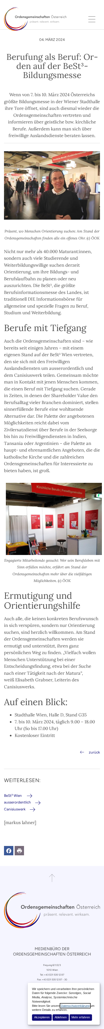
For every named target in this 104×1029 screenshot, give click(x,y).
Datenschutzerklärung (75, 1005)
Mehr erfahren (80, 1017)
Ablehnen (61, 1017)
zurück (94, 752)
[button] (8, 850)
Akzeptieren (42, 1017)
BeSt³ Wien (13, 795)
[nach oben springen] (52, 878)
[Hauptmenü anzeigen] (92, 19)
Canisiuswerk (15, 809)
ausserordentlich (17, 802)
